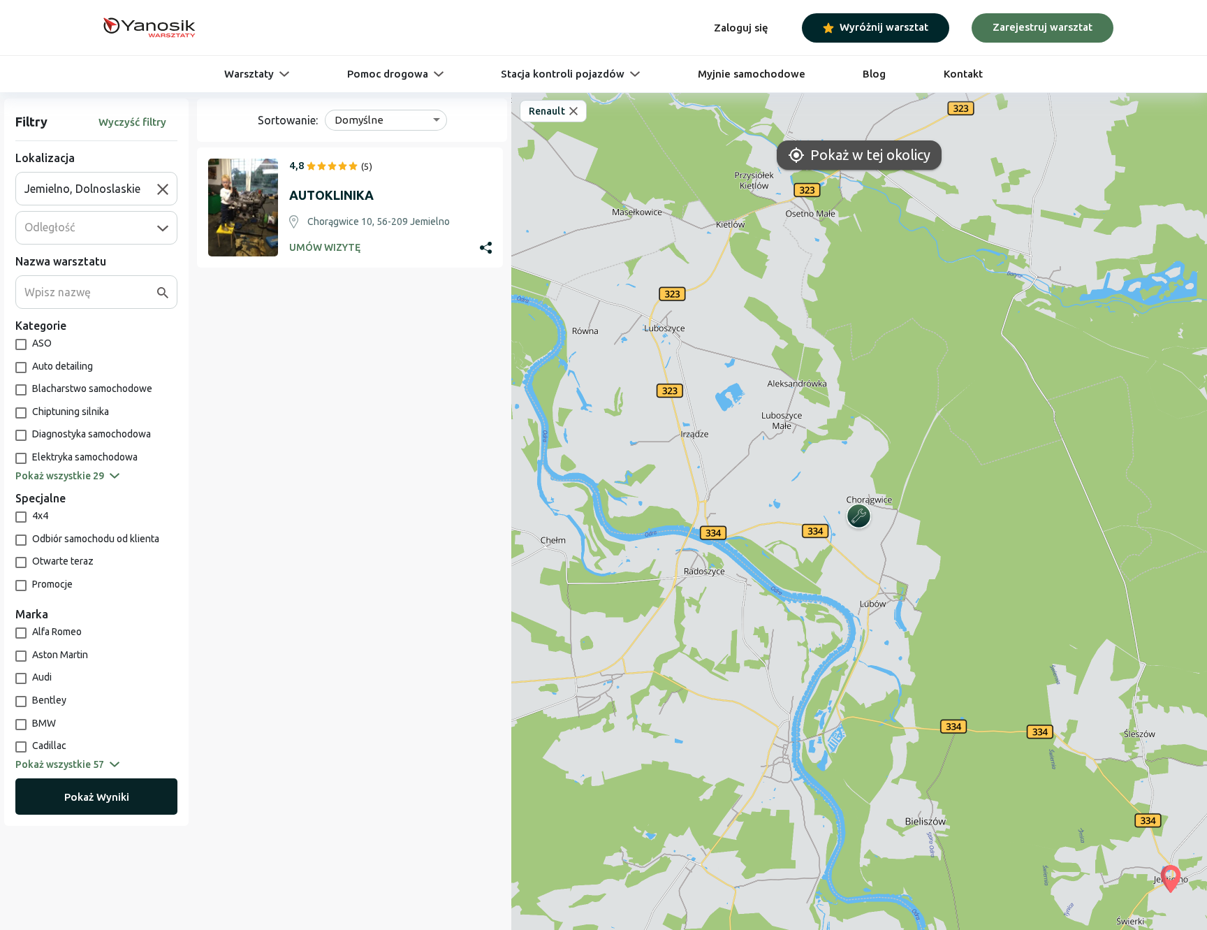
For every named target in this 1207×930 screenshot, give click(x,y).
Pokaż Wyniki (96, 797)
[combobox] (90, 188)
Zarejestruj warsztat (1042, 27)
